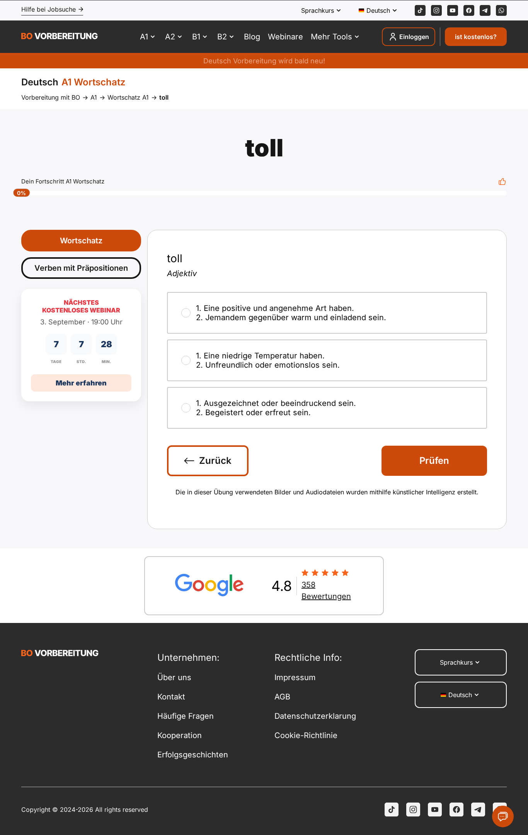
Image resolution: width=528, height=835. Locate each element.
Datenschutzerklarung (315, 716)
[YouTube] (435, 809)
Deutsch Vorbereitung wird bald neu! (264, 61)
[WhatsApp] (501, 10)
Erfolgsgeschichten (192, 754)
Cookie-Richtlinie (305, 735)
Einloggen (414, 37)
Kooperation (179, 735)
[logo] (59, 37)
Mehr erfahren (81, 383)
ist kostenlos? (476, 37)
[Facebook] (468, 10)
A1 (93, 97)
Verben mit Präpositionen (81, 268)
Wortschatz (81, 240)
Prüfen (434, 460)
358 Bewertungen (326, 590)
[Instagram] (436, 10)
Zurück (215, 460)
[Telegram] (485, 10)
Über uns (174, 677)
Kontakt (171, 696)
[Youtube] (452, 10)
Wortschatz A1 (128, 97)
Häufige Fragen (185, 716)
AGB (282, 696)
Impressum (295, 677)
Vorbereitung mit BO (50, 97)
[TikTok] (420, 10)
